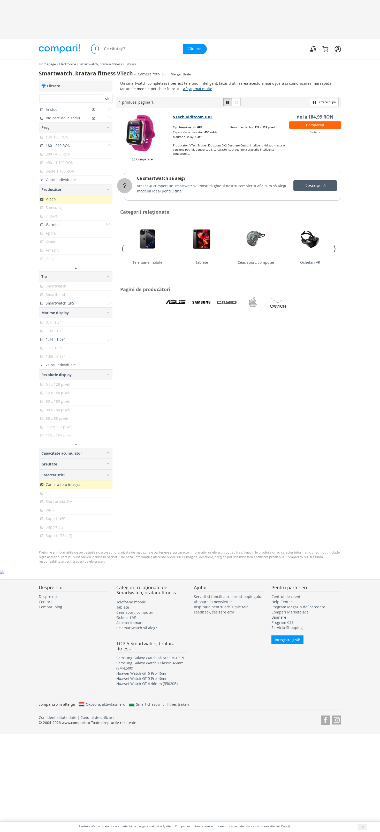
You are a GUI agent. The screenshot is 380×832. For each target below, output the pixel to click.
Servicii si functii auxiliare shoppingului (228, 596)
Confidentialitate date (57, 717)
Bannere (278, 617)
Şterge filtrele (181, 74)
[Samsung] (201, 302)
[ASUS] (175, 302)
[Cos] (325, 49)
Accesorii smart (129, 622)
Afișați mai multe (197, 88)
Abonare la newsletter (213, 601)
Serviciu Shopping (287, 627)
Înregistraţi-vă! (287, 639)
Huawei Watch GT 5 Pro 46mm (142, 678)
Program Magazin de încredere (298, 606)
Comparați (315, 124)
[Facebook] (325, 719)
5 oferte (315, 132)
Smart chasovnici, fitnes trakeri (162, 704)
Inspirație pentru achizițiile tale (221, 606)
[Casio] (227, 302)
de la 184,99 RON (315, 117)
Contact (45, 601)
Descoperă (315, 185)
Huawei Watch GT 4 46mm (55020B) (147, 683)
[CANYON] (278, 302)
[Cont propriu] (338, 49)
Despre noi (48, 596)
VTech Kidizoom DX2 (192, 117)
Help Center (281, 601)
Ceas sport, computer (256, 262)
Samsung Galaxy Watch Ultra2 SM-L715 (150, 657)
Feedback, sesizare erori (214, 612)
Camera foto (149, 74)
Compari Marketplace (290, 612)
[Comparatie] (313, 49)
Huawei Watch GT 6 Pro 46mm (142, 673)
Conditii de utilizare (97, 717)
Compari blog (50, 606)
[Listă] (227, 102)
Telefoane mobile (147, 262)
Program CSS (282, 622)
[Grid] (236, 102)
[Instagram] (336, 719)
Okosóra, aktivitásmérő (105, 704)
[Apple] (252, 302)
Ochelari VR (310, 262)
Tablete (201, 262)
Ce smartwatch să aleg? (161, 178)
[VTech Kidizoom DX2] (145, 133)
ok (107, 98)
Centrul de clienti (286, 596)
